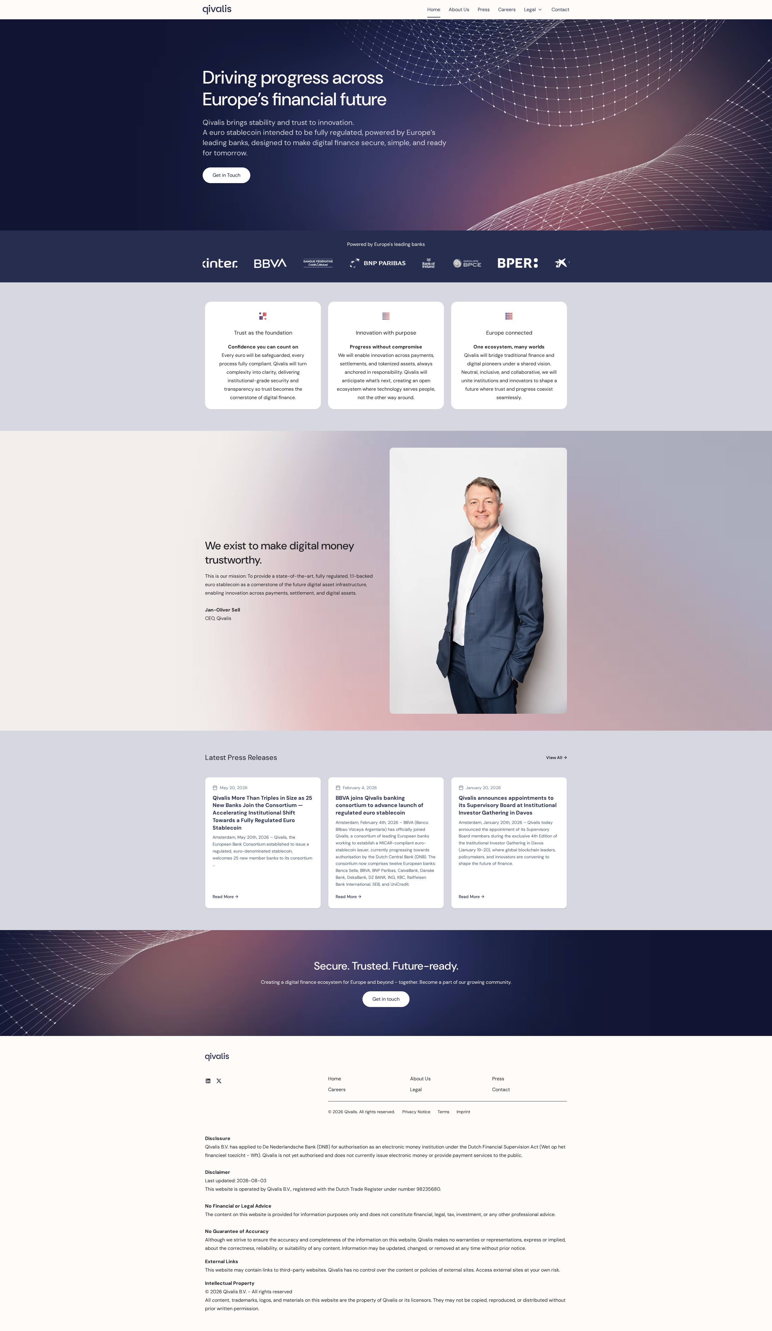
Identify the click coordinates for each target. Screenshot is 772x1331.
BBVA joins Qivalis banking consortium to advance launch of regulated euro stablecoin (379, 805)
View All (556, 757)
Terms (443, 1111)
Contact (560, 9)
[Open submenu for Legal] (540, 10)
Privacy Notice (416, 1111)
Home (433, 9)
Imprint (463, 1111)
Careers (507, 9)
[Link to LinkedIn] (208, 1081)
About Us (459, 9)
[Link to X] (219, 1081)
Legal (530, 9)
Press (484, 9)
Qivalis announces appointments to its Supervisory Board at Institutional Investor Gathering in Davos (508, 805)
